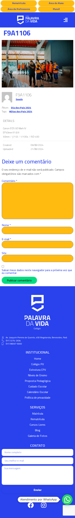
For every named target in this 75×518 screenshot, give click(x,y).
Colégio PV (37, 364)
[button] (65, 20)
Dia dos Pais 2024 (21, 107)
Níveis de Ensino (37, 375)
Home (37, 358)
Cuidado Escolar (37, 386)
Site (4, 253)
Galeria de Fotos (37, 435)
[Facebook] (30, 505)
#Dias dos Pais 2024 (20, 111)
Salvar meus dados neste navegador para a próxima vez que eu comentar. (37, 271)
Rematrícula (37, 419)
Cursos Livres (37, 424)
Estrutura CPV (37, 369)
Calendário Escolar (37, 392)
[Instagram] (44, 505)
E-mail (6, 239)
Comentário (9, 180)
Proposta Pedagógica (37, 380)
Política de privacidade (37, 397)
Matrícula (37, 413)
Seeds (19, 99)
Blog (37, 430)
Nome (6, 225)
